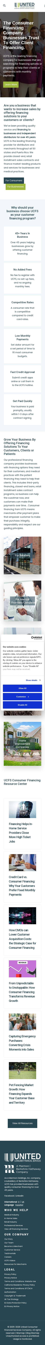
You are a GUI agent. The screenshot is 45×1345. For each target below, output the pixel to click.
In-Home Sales (10, 1218)
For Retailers (22, 555)
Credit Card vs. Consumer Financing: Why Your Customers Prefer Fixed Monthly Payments (22, 885)
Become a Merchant (13, 1246)
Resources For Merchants (15, 1264)
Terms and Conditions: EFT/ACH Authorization (18, 1290)
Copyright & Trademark (15, 1295)
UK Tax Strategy (11, 1299)
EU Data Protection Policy (15, 1303)
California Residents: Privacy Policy (19, 1285)
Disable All (22, 705)
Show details (31, 680)
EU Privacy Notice (11, 1306)
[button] (4, 6)
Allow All (22, 688)
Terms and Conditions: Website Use (20, 1281)
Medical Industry (11, 1215)
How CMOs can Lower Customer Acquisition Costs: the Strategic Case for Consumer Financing (22, 939)
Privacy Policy (10, 1274)
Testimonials (10, 1253)
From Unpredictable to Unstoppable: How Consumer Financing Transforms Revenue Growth (22, 992)
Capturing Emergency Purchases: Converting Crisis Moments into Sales (22, 1042)
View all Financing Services (16, 1229)
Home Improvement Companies (22, 744)
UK (23, 1201)
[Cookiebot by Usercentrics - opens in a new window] (31, 638)
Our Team (9, 1242)
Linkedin (20, 1195)
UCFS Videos (9, 1260)
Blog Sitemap (32, 1333)
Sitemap (20, 1333)
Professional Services (13, 1225)
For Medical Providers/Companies (24, 601)
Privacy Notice (10, 1278)
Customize (21, 696)
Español (19, 1204)
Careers (7, 1257)
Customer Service (12, 1250)
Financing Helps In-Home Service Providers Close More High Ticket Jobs (20, 832)
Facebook (9, 1195)
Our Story (8, 1239)
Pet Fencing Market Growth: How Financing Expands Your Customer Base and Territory (21, 1093)
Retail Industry (10, 1222)
